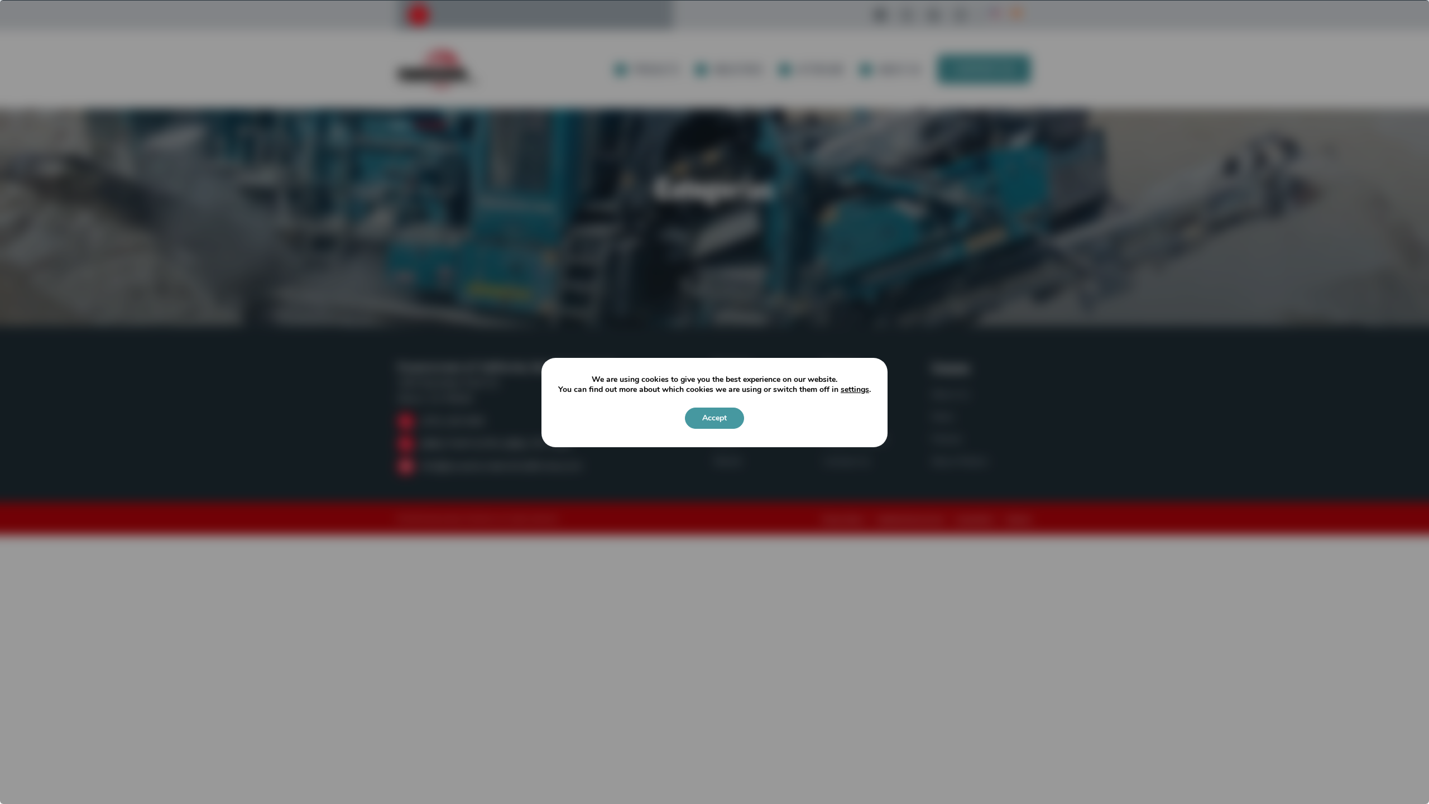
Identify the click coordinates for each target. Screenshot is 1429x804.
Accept (714, 418)
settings (855, 390)
